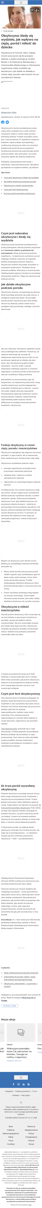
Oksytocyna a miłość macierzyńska (18, 185)
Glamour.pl (31, 1126)
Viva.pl (10, 1140)
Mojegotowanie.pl (31, 1130)
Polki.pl (10, 1137)
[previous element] (2, 1046)
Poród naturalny (8, 31)
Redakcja (16, 1095)
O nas (34, 1091)
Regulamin (9, 1091)
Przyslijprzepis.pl (31, 1137)
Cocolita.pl (10, 1144)
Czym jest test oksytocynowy (16, 189)
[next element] (40, 1046)
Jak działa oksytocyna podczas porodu (20, 181)
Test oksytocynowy (9, 728)
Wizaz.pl (31, 1140)
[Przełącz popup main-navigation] (2, 2)
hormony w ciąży (9, 1006)
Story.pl (31, 1144)
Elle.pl (11, 1126)
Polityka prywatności (22, 1091)
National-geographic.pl (11, 1133)
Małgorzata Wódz (8, 112)
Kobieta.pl (10, 1130)
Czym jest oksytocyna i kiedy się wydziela (21, 177)
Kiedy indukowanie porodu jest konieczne (21, 973)
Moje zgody (25, 1095)
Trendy (10, 1045)
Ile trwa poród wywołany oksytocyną (19, 193)
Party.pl (31, 1133)
